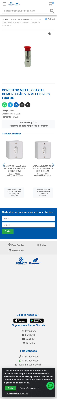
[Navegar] (3, 165)
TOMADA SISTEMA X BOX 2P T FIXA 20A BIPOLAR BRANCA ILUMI (43, 168)
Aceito (10, 388)
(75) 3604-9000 (30, 360)
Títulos (43, 245)
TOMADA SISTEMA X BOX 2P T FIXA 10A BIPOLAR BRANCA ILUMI (14, 168)
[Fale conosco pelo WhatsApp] (50, 386)
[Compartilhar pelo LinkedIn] (16, 104)
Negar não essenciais (29, 388)
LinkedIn (30, 343)
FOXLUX (15, 117)
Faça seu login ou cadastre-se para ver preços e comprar (28, 124)
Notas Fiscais (17, 250)
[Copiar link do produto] (27, 104)
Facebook (30, 335)
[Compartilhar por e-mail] (22, 104)
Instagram (30, 331)
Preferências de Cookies (17, 393)
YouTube (30, 339)
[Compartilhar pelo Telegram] (10, 104)
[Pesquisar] (52, 11)
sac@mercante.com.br (30, 364)
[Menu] (4, 4)
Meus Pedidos (17, 245)
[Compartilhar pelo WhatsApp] (4, 104)
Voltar (51, 19)
